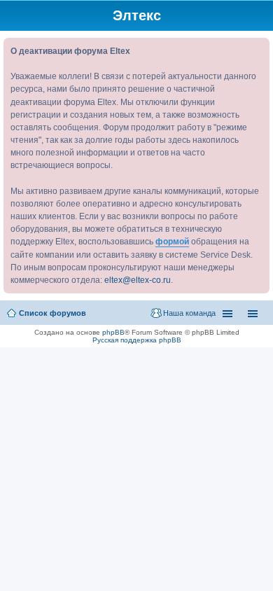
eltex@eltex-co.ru (137, 280)
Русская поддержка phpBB (136, 340)
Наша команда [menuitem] (189, 313)
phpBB (113, 332)
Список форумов (52, 313)
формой (172, 241)
